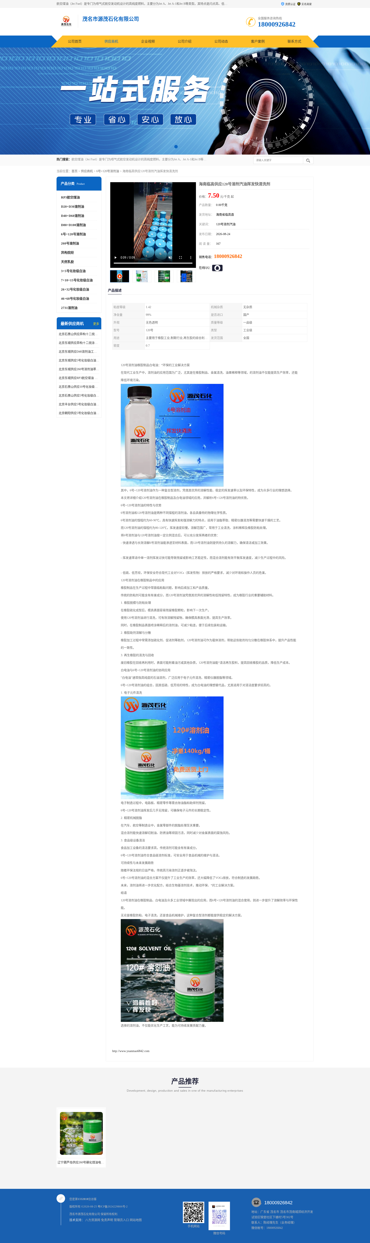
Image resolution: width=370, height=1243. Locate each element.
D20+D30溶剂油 (72, 206)
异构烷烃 (67, 252)
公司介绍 (184, 41)
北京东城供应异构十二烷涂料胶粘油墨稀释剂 (79, 342)
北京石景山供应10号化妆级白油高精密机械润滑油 (79, 386)
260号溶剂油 (70, 243)
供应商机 (111, 41)
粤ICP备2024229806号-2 (113, 1206)
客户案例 (258, 41)
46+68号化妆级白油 (75, 298)
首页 (75, 171)
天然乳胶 (67, 262)
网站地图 (136, 1220)
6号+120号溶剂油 (107, 171)
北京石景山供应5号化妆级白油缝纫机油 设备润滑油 (79, 395)
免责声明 (107, 1220)
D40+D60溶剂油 (72, 216)
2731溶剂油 (69, 308)
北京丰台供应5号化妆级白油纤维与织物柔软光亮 (79, 404)
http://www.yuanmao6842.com (130, 1051)
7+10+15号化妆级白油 (77, 280)
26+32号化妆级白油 (75, 289)
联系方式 (294, 41)
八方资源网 (92, 1220)
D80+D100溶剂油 (73, 225)
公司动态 (221, 41)
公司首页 (75, 41)
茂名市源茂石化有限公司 (84, 1214)
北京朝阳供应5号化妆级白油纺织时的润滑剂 (79, 413)
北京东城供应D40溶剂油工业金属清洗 (79, 351)
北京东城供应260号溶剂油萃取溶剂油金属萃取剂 (79, 369)
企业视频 (148, 41)
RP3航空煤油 (70, 197)
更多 (96, 323)
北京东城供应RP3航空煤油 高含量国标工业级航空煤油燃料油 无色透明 (79, 378)
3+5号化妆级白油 (73, 271)
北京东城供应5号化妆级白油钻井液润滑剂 (79, 360)
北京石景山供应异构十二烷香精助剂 (79, 334)
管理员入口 (121, 1220)
